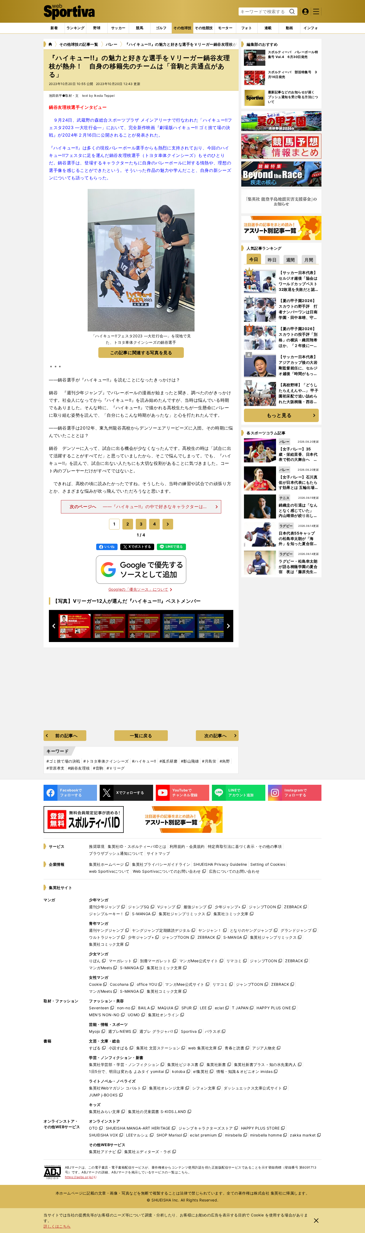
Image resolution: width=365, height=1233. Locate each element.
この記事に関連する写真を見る (141, 352)
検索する (291, 11)
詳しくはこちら (57, 1226)
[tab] (96, 28)
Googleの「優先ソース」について (138, 589)
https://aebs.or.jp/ (81, 1177)
